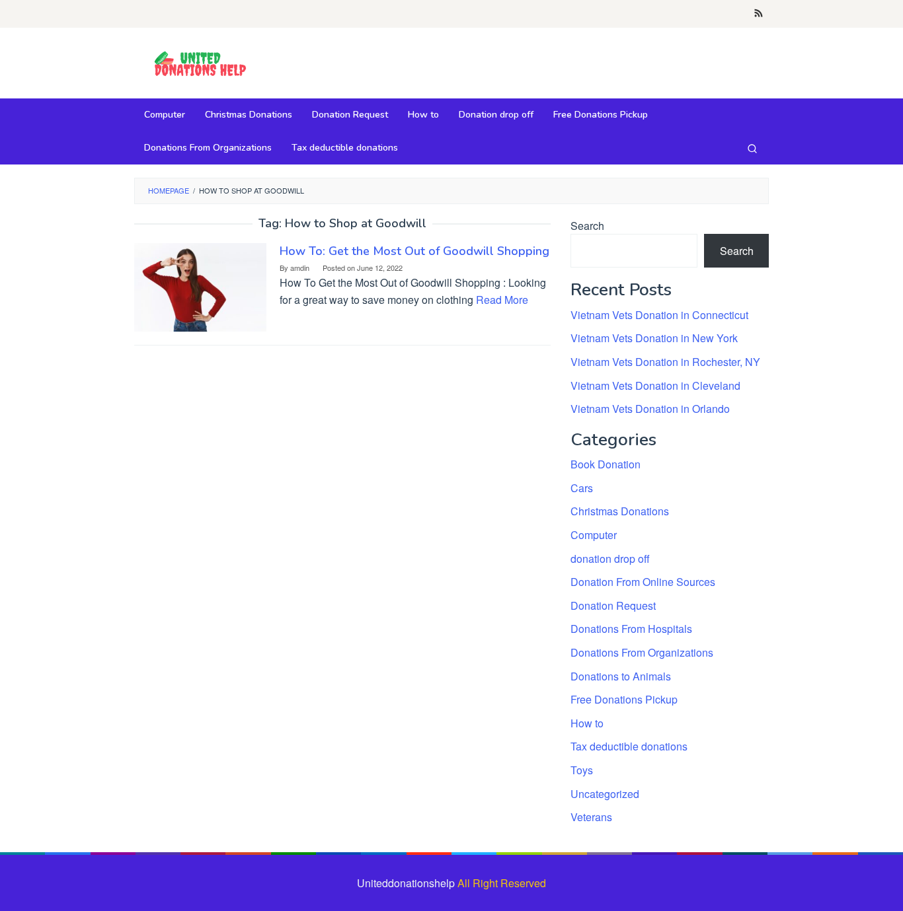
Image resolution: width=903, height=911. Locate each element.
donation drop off (610, 558)
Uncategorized (604, 793)
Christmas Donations (619, 511)
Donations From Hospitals (631, 628)
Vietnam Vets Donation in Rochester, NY (665, 361)
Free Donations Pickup (624, 699)
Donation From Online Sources (642, 581)
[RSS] (758, 14)
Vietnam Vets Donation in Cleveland (655, 385)
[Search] (752, 147)
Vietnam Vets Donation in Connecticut (659, 314)
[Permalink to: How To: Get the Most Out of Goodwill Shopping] (200, 285)
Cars (581, 487)
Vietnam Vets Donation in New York (654, 338)
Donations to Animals (620, 676)
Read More (502, 299)
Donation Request (613, 605)
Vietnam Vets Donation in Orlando (650, 408)
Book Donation (605, 464)
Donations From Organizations (641, 652)
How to (587, 723)
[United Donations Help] (200, 64)
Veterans (591, 816)
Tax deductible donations (628, 746)
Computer (593, 534)
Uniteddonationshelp (406, 883)
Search (587, 225)
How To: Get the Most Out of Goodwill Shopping (414, 251)
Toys (581, 770)
